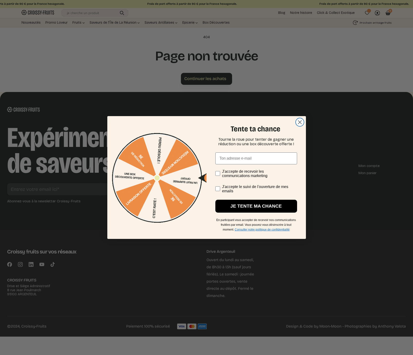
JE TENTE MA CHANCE (256, 206)
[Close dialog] (300, 122)
